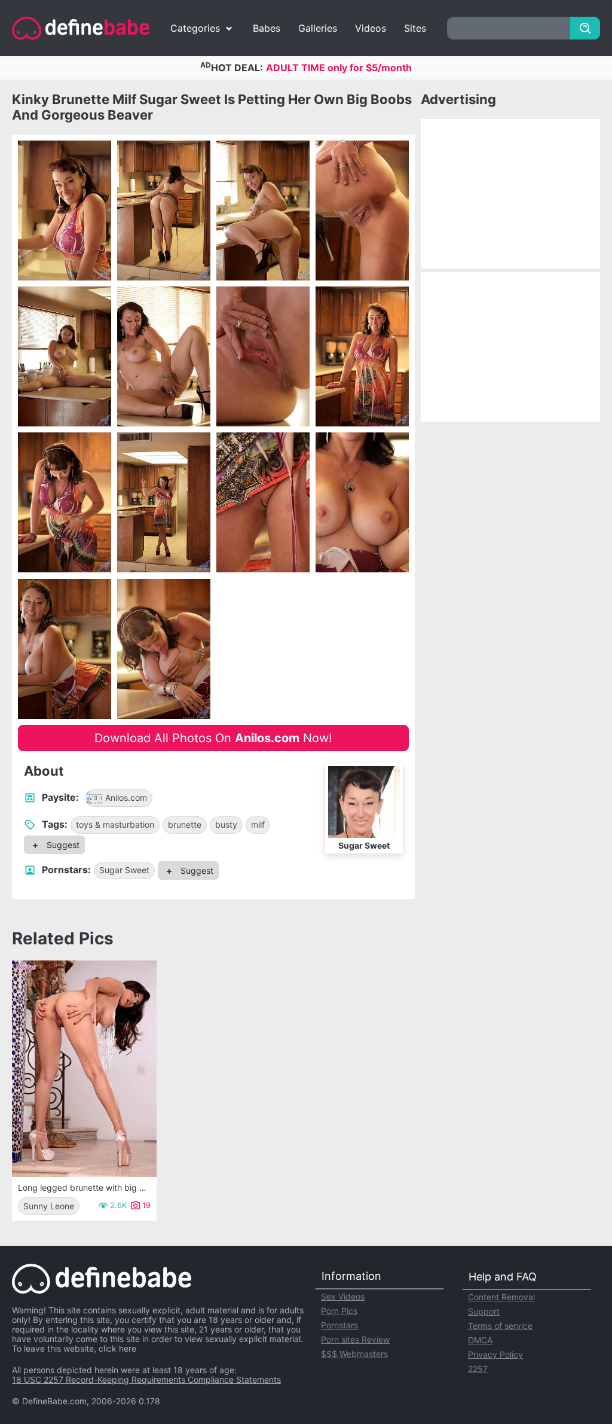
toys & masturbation (115, 824)
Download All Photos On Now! (213, 738)
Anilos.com (126, 797)
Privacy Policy (495, 1354)
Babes (266, 28)
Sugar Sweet (124, 870)
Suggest (61, 845)
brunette (184, 824)
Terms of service (500, 1326)
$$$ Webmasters (354, 1354)
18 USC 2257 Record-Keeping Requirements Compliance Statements (146, 1379)
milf (258, 824)
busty (226, 824)
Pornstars (339, 1325)
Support (484, 1311)
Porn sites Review (355, 1339)
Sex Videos (343, 1296)
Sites (415, 28)
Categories (195, 28)
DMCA (480, 1340)
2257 (478, 1369)
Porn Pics (339, 1311)
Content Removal (501, 1297)
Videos (370, 28)
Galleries (317, 28)
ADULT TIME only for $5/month (339, 68)
